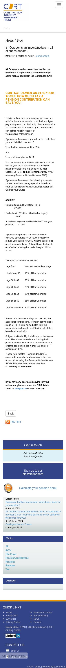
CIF (50, 626)
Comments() (43, 55)
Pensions (10, 562)
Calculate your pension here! (37, 488)
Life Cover (11, 554)
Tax (7, 569)
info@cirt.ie (21, 388)
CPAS (23, 626)
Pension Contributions (17, 558)
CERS (9, 630)
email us (15, 650)
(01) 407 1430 (36, 453)
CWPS (17, 630)
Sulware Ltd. (60, 666)
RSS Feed (15, 421)
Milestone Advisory (37, 626)
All (7, 546)
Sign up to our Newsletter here (33, 472)
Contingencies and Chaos (19, 524)
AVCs (8, 550)
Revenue (10, 565)
